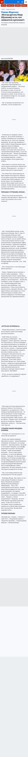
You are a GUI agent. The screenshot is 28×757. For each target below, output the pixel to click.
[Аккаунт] (26, 2)
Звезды (3, 9)
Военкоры (17, 5)
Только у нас (10, 5)
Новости (3, 5)
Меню (2, 2)
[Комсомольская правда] (9, 2)
